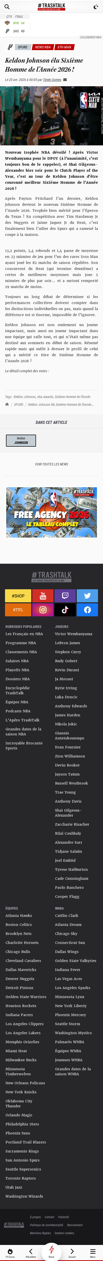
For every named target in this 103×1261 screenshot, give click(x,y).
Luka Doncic (66, 697)
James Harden (67, 715)
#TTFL (18, 609)
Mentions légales (40, 1233)
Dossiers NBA (18, 679)
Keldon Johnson (25, 396)
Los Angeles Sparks (72, 988)
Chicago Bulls (18, 951)
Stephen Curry (68, 652)
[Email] (64, 79)
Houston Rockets (21, 1006)
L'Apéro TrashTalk (23, 720)
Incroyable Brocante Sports (24, 745)
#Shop (18, 596)
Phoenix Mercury (70, 1015)
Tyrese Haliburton (71, 869)
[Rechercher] (7, 7)
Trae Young (65, 792)
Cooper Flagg (67, 896)
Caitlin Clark (66, 915)
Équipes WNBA (68, 1051)
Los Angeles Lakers (23, 1033)
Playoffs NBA (17, 670)
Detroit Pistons (19, 988)
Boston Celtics (19, 924)
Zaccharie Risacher (72, 824)
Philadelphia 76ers (22, 1124)
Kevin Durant (67, 670)
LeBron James (67, 643)
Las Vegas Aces (68, 979)
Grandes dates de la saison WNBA (73, 1071)
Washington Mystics (73, 1033)
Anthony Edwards (71, 706)
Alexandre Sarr (68, 842)
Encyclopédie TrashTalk (18, 690)
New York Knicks (21, 1092)
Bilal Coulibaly (68, 833)
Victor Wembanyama (73, 634)
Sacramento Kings (22, 1151)
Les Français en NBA (24, 634)
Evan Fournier (68, 747)
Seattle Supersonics (23, 1169)
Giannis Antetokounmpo (69, 735)
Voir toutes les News (51, 464)
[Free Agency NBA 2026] (51, 512)
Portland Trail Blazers (26, 1142)
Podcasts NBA (18, 711)
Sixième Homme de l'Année (72, 396)
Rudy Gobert (66, 661)
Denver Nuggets (20, 979)
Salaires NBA (17, 661)
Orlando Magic (19, 1115)
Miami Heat (16, 1051)
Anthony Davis (68, 801)
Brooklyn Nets (19, 933)
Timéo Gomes (52, 79)
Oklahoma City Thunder (19, 1103)
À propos (35, 1217)
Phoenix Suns (18, 1133)
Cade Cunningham (71, 878)
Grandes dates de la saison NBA (23, 731)
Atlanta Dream (68, 924)
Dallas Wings (66, 951)
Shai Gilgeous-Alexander (68, 813)
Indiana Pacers (19, 1015)
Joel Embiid (65, 860)
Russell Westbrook (71, 783)
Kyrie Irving (66, 688)
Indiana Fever (67, 969)
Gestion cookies (64, 1233)
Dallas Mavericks (21, 969)
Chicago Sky (66, 933)
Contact (49, 1217)
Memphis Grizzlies (22, 1042)
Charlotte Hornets (22, 942)
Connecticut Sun (70, 942)
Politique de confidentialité (46, 1225)
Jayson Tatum (67, 774)
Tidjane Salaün (68, 851)
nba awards (45, 396)
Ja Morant (64, 679)
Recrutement (75, 1225)
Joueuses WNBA (68, 1060)
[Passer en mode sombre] (96, 7)
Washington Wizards (24, 1196)
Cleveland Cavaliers (23, 960)
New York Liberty (70, 1006)
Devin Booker (67, 765)
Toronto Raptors (21, 1178)
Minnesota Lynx (69, 997)
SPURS (18, 404)
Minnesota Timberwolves (18, 1071)
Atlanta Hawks (19, 915)
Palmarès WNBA (69, 1042)
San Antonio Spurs (23, 1160)
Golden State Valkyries (75, 960)
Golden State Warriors (26, 997)
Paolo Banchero (69, 887)
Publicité (63, 1217)
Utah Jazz (14, 1187)
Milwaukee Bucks (21, 1060)
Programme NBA (21, 643)
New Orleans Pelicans (25, 1083)
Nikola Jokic (66, 724)
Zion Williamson (70, 756)
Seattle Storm (67, 1024)
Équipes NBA (17, 702)
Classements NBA (21, 652)
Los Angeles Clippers (25, 1024)
